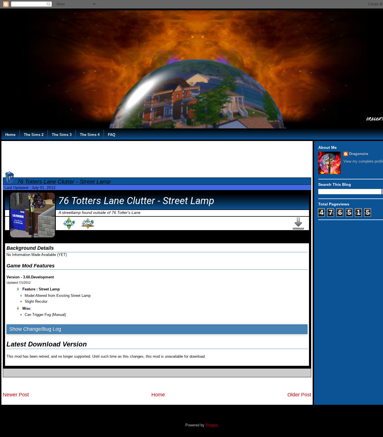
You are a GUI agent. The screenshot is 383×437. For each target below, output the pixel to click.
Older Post (299, 394)
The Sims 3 (61, 135)
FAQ (111, 135)
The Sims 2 (33, 135)
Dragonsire (358, 154)
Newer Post (16, 394)
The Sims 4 (90, 135)
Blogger (212, 425)
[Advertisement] (157, 155)
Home (10, 135)
